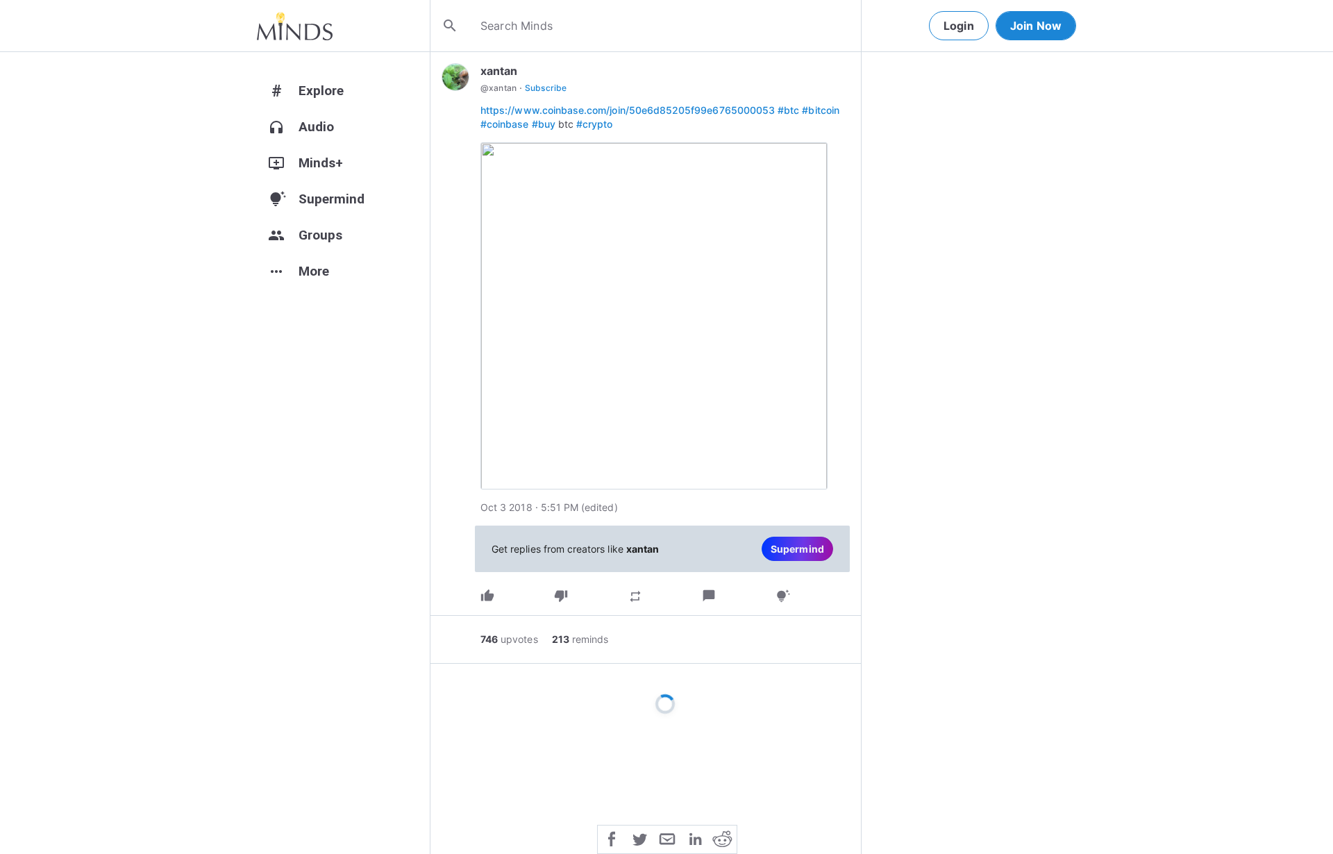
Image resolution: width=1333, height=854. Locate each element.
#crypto (594, 124)
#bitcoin (820, 110)
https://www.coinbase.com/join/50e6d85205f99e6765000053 (627, 110)
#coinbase (504, 124)
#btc (788, 110)
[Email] (667, 838)
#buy (543, 124)
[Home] (295, 25)
